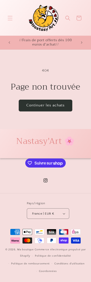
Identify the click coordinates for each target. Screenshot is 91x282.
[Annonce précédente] (9, 42)
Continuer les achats (45, 105)
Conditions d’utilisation (69, 263)
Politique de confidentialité (53, 255)
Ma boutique (25, 249)
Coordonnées (48, 271)
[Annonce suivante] (81, 42)
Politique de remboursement (30, 263)
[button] (10, 18)
